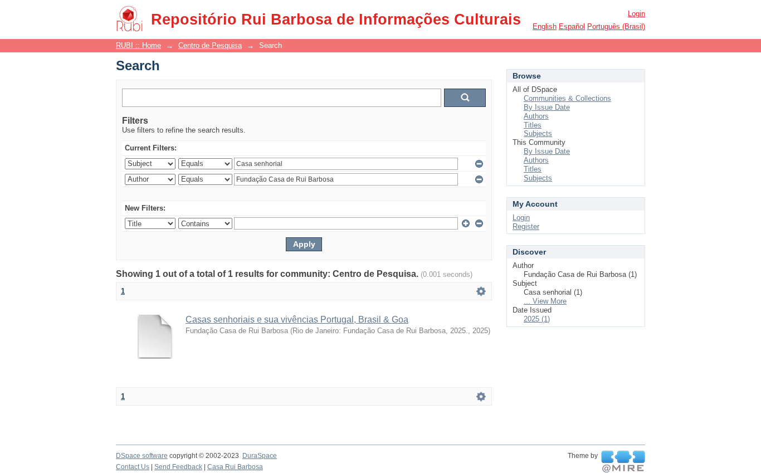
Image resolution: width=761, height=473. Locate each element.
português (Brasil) (616, 26)
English (545, 26)
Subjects (538, 133)
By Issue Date (547, 107)
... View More (545, 301)
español (572, 26)
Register (526, 226)
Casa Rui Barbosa (235, 467)
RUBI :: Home (138, 45)
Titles (533, 125)
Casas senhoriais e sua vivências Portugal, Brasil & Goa (297, 319)
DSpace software (142, 456)
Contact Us (132, 467)
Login (636, 13)
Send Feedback (178, 467)
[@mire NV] (623, 462)
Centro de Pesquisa (210, 45)
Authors (536, 116)
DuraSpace (259, 456)
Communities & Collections (567, 98)
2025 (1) (537, 319)
